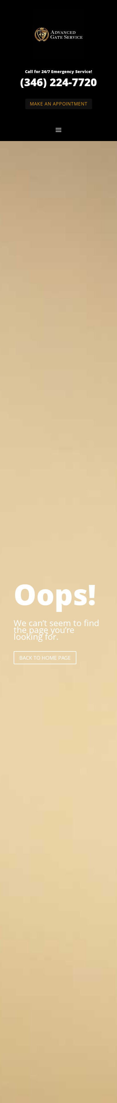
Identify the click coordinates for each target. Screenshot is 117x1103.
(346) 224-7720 (58, 82)
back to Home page (45, 657)
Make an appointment (58, 104)
